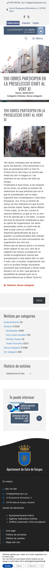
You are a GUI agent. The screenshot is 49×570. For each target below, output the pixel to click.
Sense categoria (34, 96)
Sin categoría (10, 352)
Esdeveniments (11, 322)
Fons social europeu (16, 335)
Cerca (39, 300)
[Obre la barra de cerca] (26, 38)
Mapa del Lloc (13, 542)
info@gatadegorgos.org (35, 2)
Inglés (36, 23)
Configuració (32, 566)
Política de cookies (15, 538)
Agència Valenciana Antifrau (23, 518)
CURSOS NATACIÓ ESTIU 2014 (28, 407)
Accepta (7, 566)
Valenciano (13, 23)
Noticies (22, 96)
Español (26, 23)
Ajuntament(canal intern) (21, 515)
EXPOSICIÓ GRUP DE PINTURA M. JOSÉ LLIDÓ (20, 418)
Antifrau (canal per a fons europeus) (27, 522)
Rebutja (19, 566)
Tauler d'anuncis (14, 343)
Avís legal (10, 530)
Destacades (12, 330)
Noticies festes (13, 339)
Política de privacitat (16, 534)
